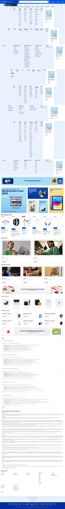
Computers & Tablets (20, 6)
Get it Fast (30, 4)
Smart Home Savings (48, 161)
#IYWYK (47, 505)
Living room (26, 163)
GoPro (25, 135)
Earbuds (15, 48)
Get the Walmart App (53, 503)
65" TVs (20, 18)
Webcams (20, 138)
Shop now (46, 21)
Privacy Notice (20, 504)
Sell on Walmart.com (28, 503)
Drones (20, 133)
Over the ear (15, 49)
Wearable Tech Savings (44, 107)
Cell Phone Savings (42, 89)
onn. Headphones (26, 51)
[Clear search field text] (46, 2)
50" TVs (20, 20)
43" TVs (20, 21)
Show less (3, 407)
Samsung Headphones (27, 56)
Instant (20, 130)
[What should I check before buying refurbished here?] (62, 368)
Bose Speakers (37, 49)
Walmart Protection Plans (16, 488)
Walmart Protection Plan (54, 475)
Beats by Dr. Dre (26, 48)
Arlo (35, 166)
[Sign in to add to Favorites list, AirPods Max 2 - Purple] (51, 218)
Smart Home (52, 6)
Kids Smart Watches (21, 113)
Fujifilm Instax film (31, 129)
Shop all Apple (27, 474)
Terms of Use (15, 504)
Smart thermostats (16, 167)
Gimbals (31, 152)
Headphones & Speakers (27, 6)
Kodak (25, 136)
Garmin (20, 109)
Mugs (36, 129)
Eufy (35, 168)
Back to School (20, 4)
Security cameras (16, 162)
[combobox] (34, 2)
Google (36, 162)
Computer (47, 30)
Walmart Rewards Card (16, 487)
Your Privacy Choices (35, 504)
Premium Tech (2, 487)
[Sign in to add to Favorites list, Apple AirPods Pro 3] (9, 218)
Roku (36, 161)
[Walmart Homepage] (2, 2)
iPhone (39, 476)
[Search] (48, 2)
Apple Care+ (52, 474)
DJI (24, 134)
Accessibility (41, 503)
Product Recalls (37, 503)
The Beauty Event (44, 4)
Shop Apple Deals (16, 474)
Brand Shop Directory (33, 505)
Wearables (42, 6)
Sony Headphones (26, 49)
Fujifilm (25, 127)
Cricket (25, 97)
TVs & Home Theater (13, 6)
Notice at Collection (49, 504)
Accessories (40, 482)
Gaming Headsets (16, 50)
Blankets (36, 128)
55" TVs (20, 19)
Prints (36, 124)
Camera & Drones (47, 6)
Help (33, 503)
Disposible (20, 131)
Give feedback (32, 499)
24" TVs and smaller (20, 25)
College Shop (25, 4)
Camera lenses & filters (31, 139)
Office (25, 167)
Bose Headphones (26, 65)
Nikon (25, 130)
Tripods (31, 149)
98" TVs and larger (20, 12)
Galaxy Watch (21, 108)
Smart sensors (15, 168)
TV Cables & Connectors (36, 14)
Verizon (25, 89)
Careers (19, 503)
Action (20, 132)
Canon (25, 126)
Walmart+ (53, 4)
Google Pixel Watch (21, 112)
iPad (39, 475)
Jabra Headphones (26, 63)
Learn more (4, 316)
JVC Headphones (26, 55)
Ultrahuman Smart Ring (33, 108)
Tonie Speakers (37, 55)
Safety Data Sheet (10, 504)
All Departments (10, 503)
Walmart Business (43, 505)
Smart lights (15, 165)
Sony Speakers (37, 50)
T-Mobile (25, 90)
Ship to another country (10, 5)
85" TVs (20, 14)
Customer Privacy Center (42, 504)
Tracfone (25, 93)
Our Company (23, 503)
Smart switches (16, 166)
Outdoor (25, 168)
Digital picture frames (31, 156)
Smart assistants (16, 161)
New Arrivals (38, 4)
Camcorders (20, 141)
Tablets (47, 31)
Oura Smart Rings (32, 107)
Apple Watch (20, 107)
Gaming (33, 6)
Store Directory (15, 503)
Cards (36, 125)
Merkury (36, 167)
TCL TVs (31, 15)
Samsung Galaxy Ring (32, 109)
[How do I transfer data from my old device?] (62, 381)
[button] (52, 2)
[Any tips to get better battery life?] (62, 395)
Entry (25, 162)
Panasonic (25, 131)
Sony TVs (31, 21)
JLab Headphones (26, 50)
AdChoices (54, 504)
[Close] (16, 4)
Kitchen (25, 164)
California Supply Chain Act (26, 504)
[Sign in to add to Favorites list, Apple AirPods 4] (30, 218)
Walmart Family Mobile (25, 95)
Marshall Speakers (37, 56)
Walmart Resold (2, 486)
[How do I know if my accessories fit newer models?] (62, 355)
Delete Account (51, 505)
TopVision (36, 172)
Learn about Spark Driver (26, 505)
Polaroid (25, 137)
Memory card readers (31, 144)
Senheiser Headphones (27, 57)
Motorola (20, 93)
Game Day (49, 4)
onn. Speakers (37, 48)
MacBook (40, 474)
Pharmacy (34, 4)
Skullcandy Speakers (38, 51)
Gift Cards (40, 483)
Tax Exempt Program (47, 503)
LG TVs (30, 18)
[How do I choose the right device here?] (62, 340)
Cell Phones (37, 6)
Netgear (36, 165)
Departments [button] (3, 4)
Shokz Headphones (26, 64)
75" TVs (20, 15)
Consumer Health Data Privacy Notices (16, 505)
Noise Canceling (16, 51)
